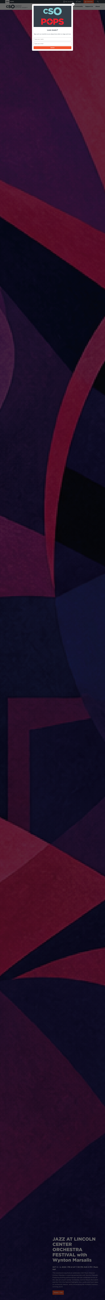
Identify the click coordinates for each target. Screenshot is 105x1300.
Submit (52, 47)
